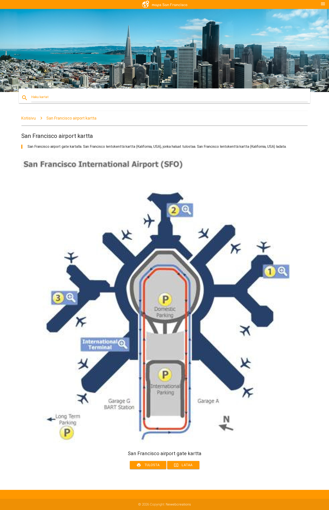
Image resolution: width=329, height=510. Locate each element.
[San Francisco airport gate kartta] (155, 442)
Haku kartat (40, 97)
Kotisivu (28, 118)
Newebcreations (178, 504)
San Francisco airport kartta (71, 118)
